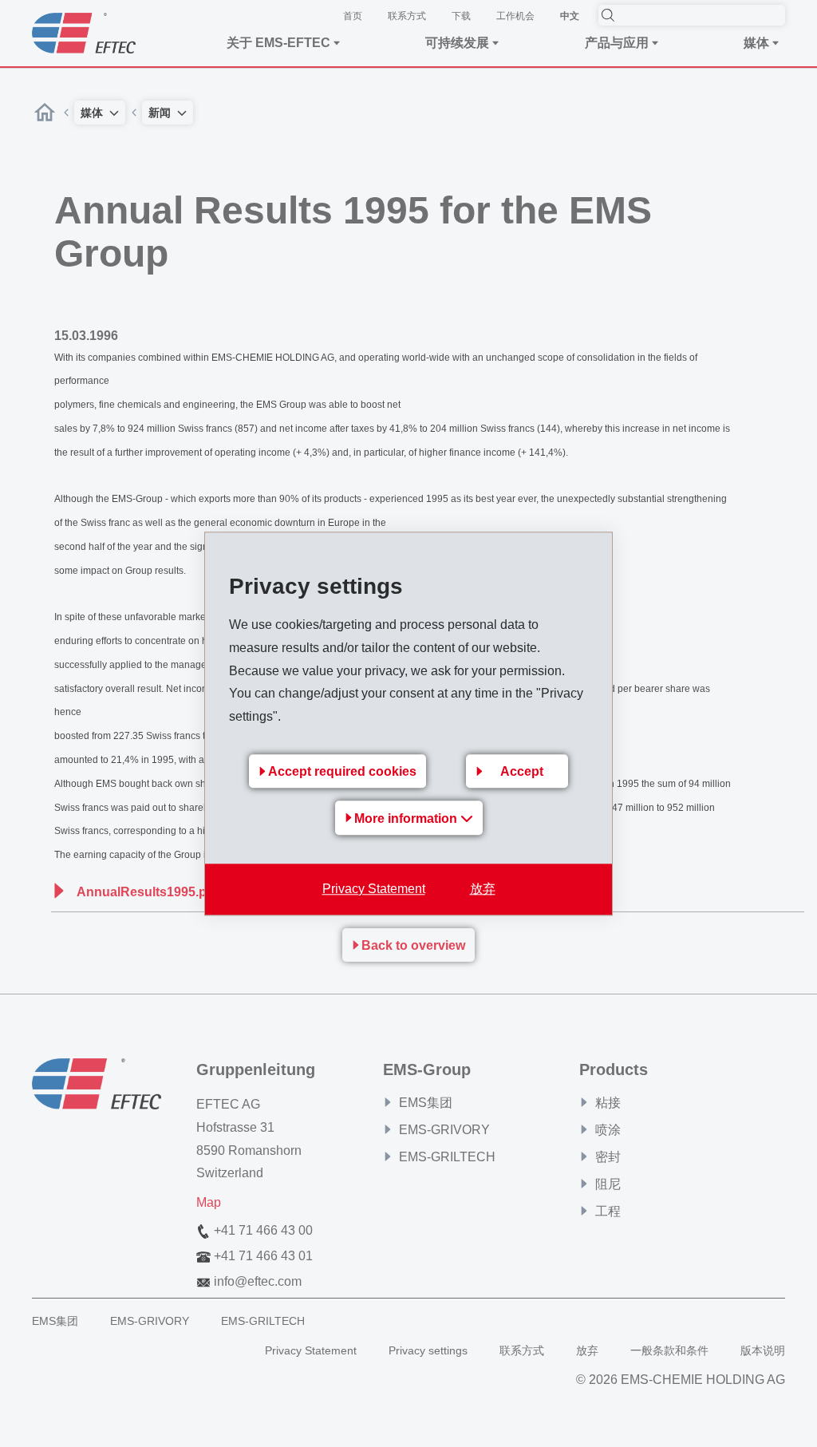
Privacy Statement (373, 888)
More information (407, 818)
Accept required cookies (342, 771)
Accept (521, 771)
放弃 (482, 888)
